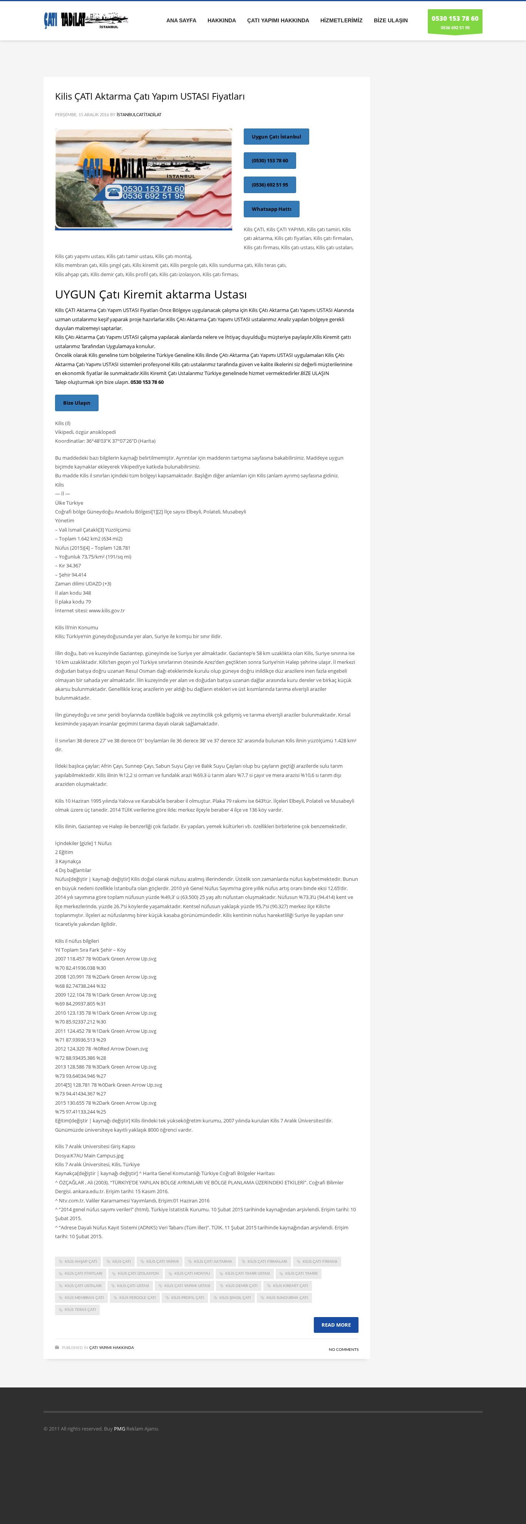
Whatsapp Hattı (271, 208)
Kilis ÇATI (121, 1262)
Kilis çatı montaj (192, 1274)
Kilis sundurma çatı (287, 1298)
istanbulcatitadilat (139, 115)
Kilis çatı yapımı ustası (187, 1286)
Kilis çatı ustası (133, 1286)
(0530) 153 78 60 (270, 160)
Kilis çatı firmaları (267, 1262)
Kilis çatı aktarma (213, 1262)
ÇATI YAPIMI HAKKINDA (111, 1348)
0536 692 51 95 (455, 22)
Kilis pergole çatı (137, 1298)
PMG (120, 1428)
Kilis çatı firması (320, 1262)
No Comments (343, 1350)
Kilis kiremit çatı (290, 1286)
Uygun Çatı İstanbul (276, 136)
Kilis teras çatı (80, 1310)
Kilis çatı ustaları (83, 1286)
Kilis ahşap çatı (81, 1262)
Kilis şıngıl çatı (235, 1298)
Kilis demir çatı (242, 1286)
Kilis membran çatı (84, 1298)
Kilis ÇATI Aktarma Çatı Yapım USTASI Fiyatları (150, 96)
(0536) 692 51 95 (270, 184)
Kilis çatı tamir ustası (247, 1274)
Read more (336, 1324)
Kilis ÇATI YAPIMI (162, 1262)
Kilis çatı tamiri (301, 1274)
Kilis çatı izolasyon (138, 1274)
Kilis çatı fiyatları (83, 1274)
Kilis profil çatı (187, 1298)
